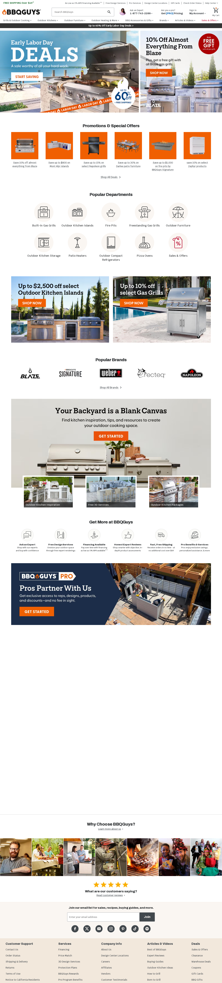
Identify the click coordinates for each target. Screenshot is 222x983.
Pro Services (135, 3)
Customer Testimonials (114, 979)
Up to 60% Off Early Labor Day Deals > (111, 25)
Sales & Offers (199, 949)
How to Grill (153, 973)
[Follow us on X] (86, 928)
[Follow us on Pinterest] (123, 928)
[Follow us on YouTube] (99, 928)
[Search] (109, 12)
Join (147, 916)
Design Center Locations (156, 3)
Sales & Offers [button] (209, 20)
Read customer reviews (110, 895)
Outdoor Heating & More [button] (104, 20)
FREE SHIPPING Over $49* (18, 3)
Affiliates (106, 967)
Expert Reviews (155, 955)
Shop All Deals (109, 177)
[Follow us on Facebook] (75, 928)
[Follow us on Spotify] (147, 928)
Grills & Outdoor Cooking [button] (16, 20)
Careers (105, 961)
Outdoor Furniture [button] (74, 20)
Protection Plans (67, 967)
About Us (106, 949)
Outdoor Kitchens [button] (47, 20)
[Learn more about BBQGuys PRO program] (111, 594)
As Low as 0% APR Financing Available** (83, 3)
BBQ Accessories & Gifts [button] (138, 20)
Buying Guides (155, 961)
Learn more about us (109, 829)
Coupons (196, 967)
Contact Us (12, 949)
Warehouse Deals (201, 961)
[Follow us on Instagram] (110, 928)
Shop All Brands (109, 387)
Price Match (65, 955)
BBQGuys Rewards (68, 973)
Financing (63, 949)
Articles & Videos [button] (184, 20)
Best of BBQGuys (156, 949)
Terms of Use (13, 973)
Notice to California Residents (23, 979)
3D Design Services (69, 961)
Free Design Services (116, 3)
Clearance (197, 955)
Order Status (13, 955)
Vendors (105, 973)
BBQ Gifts (197, 979)
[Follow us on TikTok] (134, 928)
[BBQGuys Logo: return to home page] (25, 12)
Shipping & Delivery (17, 961)
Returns (10, 967)
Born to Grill (154, 979)
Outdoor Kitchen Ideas (160, 967)
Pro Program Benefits (70, 979)
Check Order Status (192, 3)
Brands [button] (163, 20)
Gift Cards (175, 3)
